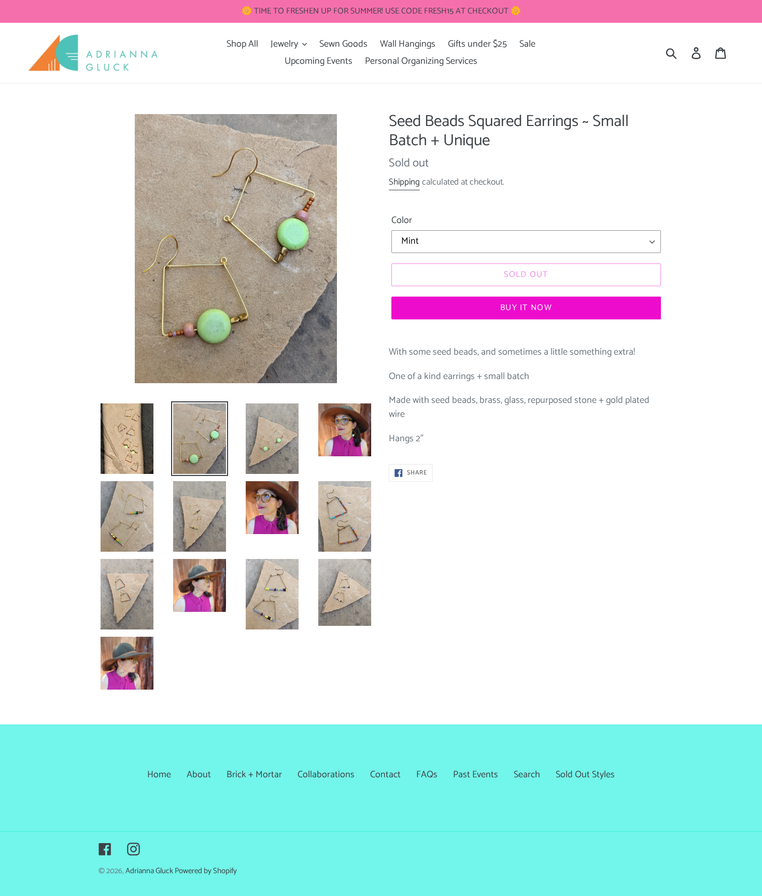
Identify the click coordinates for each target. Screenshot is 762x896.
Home (159, 774)
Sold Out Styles (585, 774)
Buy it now (526, 308)
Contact (385, 774)
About (199, 774)
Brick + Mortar (254, 774)
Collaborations (326, 774)
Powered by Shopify (206, 871)
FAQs (427, 774)
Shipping (404, 182)
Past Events (475, 774)
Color (401, 221)
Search (527, 774)
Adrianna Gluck (150, 871)
